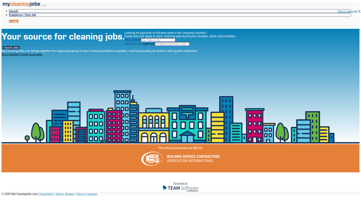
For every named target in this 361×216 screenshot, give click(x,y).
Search (13, 11)
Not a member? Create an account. (22, 54)
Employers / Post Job (22, 14)
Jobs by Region (65, 193)
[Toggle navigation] (44, 5)
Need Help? (46, 193)
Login (13, 21)
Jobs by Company (87, 193)
